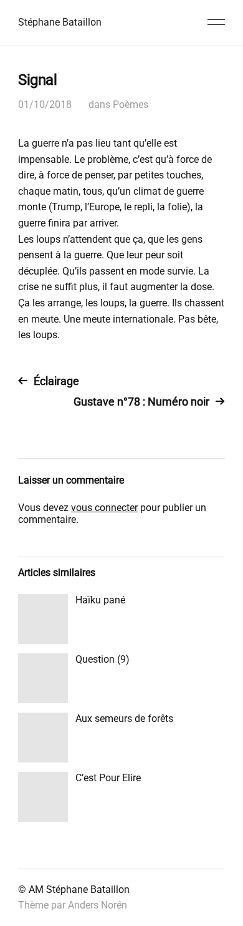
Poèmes (130, 104)
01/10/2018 (45, 104)
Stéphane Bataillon (60, 22)
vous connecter (104, 508)
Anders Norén (97, 905)
